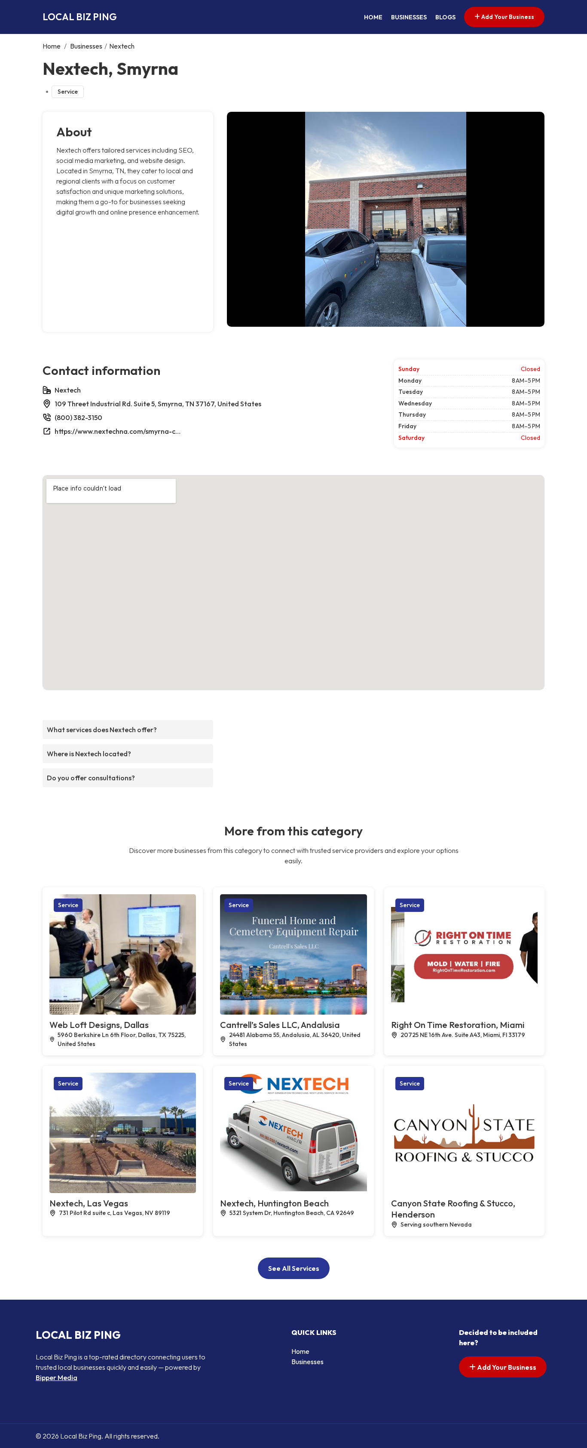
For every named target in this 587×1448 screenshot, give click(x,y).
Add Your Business (507, 17)
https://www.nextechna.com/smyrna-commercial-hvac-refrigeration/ (119, 431)
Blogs (445, 17)
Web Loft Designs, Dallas (99, 1024)
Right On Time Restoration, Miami (458, 1024)
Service (68, 91)
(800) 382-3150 (78, 417)
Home (373, 17)
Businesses (409, 17)
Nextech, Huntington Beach (274, 1203)
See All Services (293, 1268)
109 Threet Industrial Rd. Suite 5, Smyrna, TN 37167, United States (158, 403)
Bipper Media (56, 1377)
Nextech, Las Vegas (88, 1203)
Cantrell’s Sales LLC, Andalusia (280, 1024)
